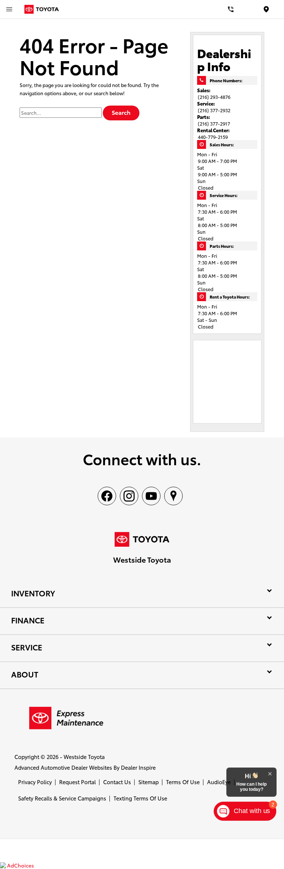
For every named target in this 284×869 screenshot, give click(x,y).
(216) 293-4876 (214, 96)
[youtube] (151, 496)
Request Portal (77, 782)
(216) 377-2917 (214, 123)
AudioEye (219, 782)
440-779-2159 (213, 136)
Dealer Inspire (138, 767)
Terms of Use (183, 782)
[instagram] (129, 496)
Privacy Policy (35, 782)
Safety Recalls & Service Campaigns (62, 798)
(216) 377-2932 (214, 110)
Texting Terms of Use (140, 798)
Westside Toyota (84, 756)
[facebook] (107, 496)
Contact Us (117, 782)
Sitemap (148, 782)
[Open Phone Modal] (230, 9)
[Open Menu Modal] (9, 9)
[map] (173, 496)
